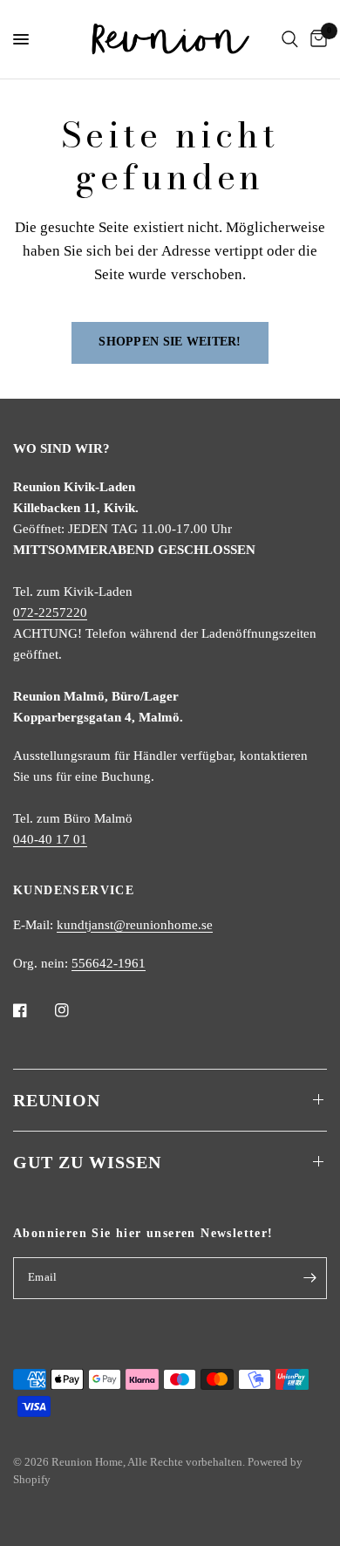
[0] (315, 39)
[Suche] (289, 39)
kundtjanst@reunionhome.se (135, 925)
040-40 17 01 (50, 839)
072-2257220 (50, 612)
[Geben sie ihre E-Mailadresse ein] (309, 1278)
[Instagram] (74, 1010)
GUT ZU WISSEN (87, 1162)
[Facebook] (32, 1010)
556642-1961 (108, 963)
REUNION (56, 1100)
